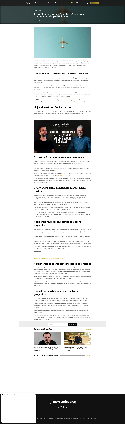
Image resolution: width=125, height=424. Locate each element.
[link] (32, 3)
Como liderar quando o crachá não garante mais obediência (49, 258)
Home (35, 10)
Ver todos (88, 329)
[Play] (62, 136)
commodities (73, 101)
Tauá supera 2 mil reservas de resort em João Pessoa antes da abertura (53, 255)
